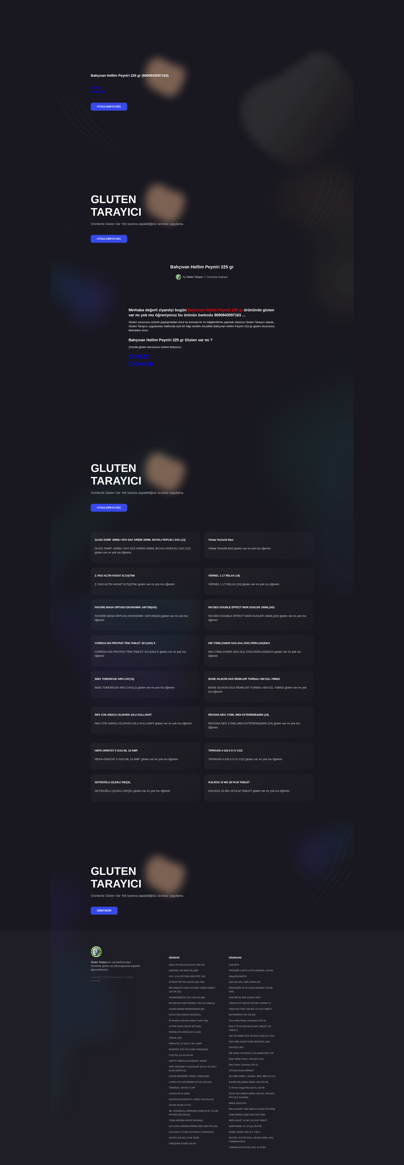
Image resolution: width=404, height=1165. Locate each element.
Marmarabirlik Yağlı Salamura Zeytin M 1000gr (252, 1109)
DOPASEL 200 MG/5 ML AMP (183, 970)
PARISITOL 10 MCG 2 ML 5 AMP (185, 1043)
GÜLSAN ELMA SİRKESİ (241, 1070)
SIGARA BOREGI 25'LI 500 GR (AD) (187, 997)
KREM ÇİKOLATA (237, 1103)
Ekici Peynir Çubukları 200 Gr (243, 1064)
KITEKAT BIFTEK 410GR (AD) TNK (186, 982)
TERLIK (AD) (175, 1038)
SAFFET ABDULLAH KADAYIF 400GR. (188, 1061)
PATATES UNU (236, 1047)
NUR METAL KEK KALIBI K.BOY (245, 997)
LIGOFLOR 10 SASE (179, 1093)
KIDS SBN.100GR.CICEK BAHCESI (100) (249, 1041)
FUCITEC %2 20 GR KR (181, 1055)
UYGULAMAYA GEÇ (109, 106)
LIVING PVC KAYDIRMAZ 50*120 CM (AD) (190, 1082)
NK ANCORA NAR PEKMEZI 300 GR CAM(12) (192, 1003)
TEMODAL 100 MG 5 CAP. (182, 1087)
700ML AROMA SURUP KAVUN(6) (186, 1120)
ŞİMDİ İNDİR (104, 910)
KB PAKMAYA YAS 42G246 (242, 1014)
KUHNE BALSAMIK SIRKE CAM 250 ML (249, 1082)
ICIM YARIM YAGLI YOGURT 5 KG (246, 1059)
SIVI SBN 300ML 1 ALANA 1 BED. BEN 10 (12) (252, 1076)
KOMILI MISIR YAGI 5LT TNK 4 (244, 1132)
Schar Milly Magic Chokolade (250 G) (247, 1020)
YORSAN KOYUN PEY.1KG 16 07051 (247, 1147)
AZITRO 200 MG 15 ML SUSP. (184, 1137)
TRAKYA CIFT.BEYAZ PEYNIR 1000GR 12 (250, 1003)
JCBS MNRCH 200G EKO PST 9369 (247, 1114)
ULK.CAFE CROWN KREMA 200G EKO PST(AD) (193, 1126)
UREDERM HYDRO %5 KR (182, 1143)
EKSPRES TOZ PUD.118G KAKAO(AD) (188, 1049)
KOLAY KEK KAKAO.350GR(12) (185, 1014)
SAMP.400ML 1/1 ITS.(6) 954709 (245, 1126)
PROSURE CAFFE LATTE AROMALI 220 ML (251, 970)
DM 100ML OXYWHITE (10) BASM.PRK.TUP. (251, 1053)
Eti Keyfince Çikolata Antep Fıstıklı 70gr (188, 1020)
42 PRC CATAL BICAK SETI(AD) (185, 1026)
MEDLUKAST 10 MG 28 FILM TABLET (248, 1120)
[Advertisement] (202, 10)
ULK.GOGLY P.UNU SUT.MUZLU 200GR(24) (191, 1132)
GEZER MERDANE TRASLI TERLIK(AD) (189, 1076)
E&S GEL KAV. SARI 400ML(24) (245, 982)
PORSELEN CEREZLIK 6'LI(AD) (185, 1032)
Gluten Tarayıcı (195, 277)
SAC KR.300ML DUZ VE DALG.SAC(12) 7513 (251, 1036)
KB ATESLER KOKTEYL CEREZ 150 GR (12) (191, 1099)
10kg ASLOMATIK (238, 976)
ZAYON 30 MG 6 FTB (179, 1105)
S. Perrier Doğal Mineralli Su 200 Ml (246, 1087)
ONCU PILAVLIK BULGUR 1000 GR (187, 965)
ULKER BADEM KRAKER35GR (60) (187, 1009)
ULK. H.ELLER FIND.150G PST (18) (187, 976)
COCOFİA (234, 965)
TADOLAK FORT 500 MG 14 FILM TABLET (250, 1009)
